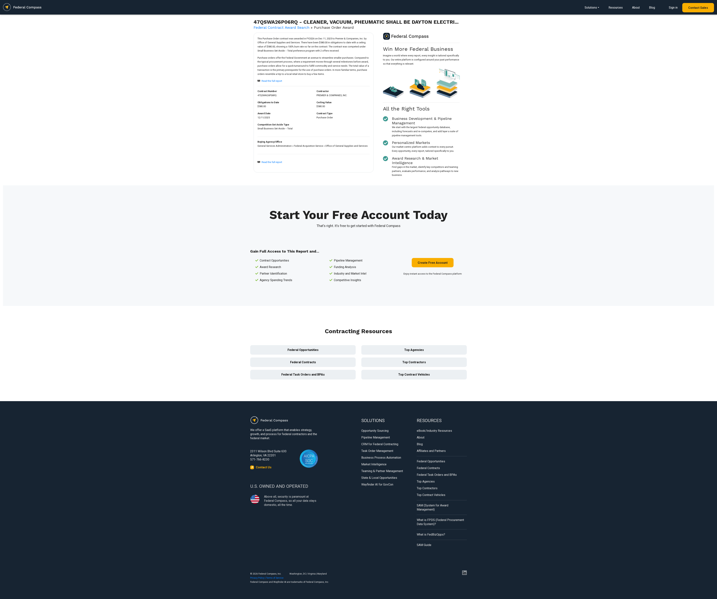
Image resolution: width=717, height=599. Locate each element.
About (636, 7)
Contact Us (263, 467)
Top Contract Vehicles (414, 374)
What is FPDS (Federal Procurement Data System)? (440, 522)
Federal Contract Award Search (281, 27)
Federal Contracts (303, 362)
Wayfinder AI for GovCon (377, 484)
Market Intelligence (374, 464)
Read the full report (272, 81)
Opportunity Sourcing (375, 430)
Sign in (673, 7)
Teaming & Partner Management (382, 471)
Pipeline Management (375, 437)
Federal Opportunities (303, 350)
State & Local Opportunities (379, 478)
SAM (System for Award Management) (432, 507)
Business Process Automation (381, 457)
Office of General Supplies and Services (346, 145)
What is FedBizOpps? (431, 534)
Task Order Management (377, 451)
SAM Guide (424, 545)
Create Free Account (433, 263)
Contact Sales (698, 8)
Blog (652, 7)
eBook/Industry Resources (434, 430)
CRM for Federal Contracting (379, 444)
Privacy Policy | (258, 578)
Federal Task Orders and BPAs (303, 374)
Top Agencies (414, 350)
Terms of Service (274, 578)
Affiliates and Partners (431, 451)
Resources (616, 7)
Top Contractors (414, 362)
